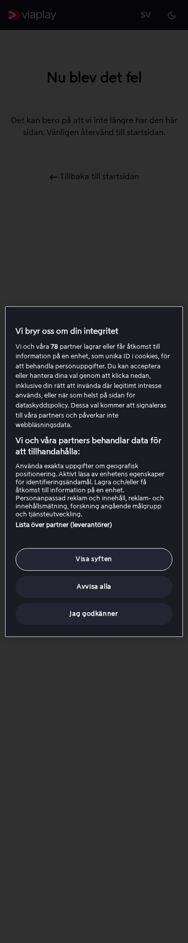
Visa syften (94, 559)
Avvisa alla (94, 586)
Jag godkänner (94, 613)
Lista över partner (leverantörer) (64, 525)
